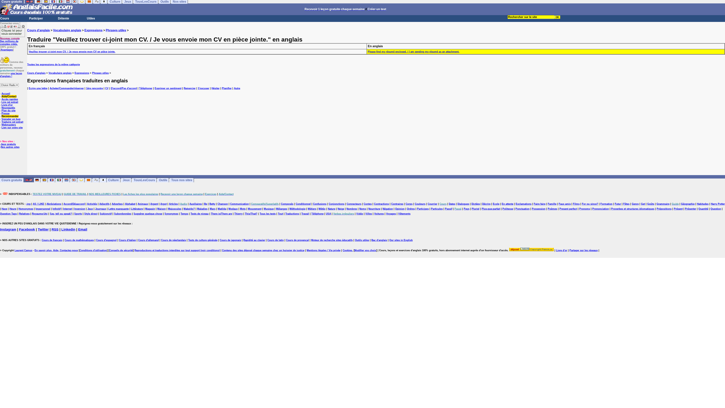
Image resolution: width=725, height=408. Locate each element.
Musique (269, 208)
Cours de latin (275, 240)
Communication (239, 203)
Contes (368, 203)
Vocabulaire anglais (67, 30)
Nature (331, 208)
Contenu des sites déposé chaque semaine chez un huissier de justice (263, 250)
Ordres (411, 208)
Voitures (379, 213)
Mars (212, 208)
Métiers (312, 208)
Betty (212, 203)
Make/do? (189, 208)
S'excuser (203, 88)
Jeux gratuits (8, 144)
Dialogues (463, 203)
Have (4, 208)
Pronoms (584, 208)
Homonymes (26, 208)
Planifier (227, 88)
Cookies (347, 250)
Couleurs (420, 203)
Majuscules (174, 208)
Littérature (137, 208)
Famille (552, 203)
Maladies (202, 208)
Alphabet (130, 203)
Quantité (703, 208)
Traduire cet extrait (12, 122)
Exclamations (523, 203)
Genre (635, 203)
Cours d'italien (127, 240)
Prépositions (664, 208)
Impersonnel (42, 208)
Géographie (688, 203)
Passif (448, 208)
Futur (618, 203)
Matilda (222, 208)
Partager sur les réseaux (583, 250)
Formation (606, 203)
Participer (36, 18)
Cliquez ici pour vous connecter (11, 32)
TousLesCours (144, 180)
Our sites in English (401, 240)
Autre (237, 88)
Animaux (143, 203)
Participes (423, 208)
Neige (341, 208)
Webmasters (9, 124)
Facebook (27, 229)
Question (715, 208)
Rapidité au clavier (254, 240)
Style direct (90, 213)
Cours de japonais (230, 240)
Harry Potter (718, 203)
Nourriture (374, 208)
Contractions (381, 203)
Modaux (233, 208)
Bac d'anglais (379, 240)
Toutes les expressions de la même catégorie (53, 64)
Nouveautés (8, 107)
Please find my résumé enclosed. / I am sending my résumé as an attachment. (413, 51)
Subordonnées (122, 213)
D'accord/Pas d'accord (124, 88)
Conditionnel (303, 203)
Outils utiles (362, 240)
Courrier (432, 203)
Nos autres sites (10, 147)
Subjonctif (106, 213)
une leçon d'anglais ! (11, 75)
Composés (287, 203)
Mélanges (281, 208)
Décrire (486, 203)
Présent (678, 208)
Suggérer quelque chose (147, 213)
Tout (280, 213)
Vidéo (359, 213)
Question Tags (8, 213)
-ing (28, 203)
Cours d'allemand (148, 240)
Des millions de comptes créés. (10, 41)
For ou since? (590, 203)
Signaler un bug (11, 119)
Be (205, 203)
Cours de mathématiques (79, 240)
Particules (437, 208)
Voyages (391, 213)
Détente (63, 18)
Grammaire (662, 203)
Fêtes (626, 203)
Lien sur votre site (12, 127)
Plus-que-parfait (491, 208)
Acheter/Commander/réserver (67, 88)
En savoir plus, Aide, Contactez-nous (56, 250)
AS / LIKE (38, 203)
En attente (507, 203)
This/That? (251, 213)
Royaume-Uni (40, 213)
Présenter (690, 208)
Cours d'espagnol (106, 240)
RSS (55, 229)
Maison (161, 208)
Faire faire (539, 203)
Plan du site (8, 110)
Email (82, 229)
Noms (362, 208)
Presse (5, 113)
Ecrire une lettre (38, 88)
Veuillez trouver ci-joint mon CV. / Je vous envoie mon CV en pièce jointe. (72, 51)
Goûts (650, 203)
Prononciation (600, 208)
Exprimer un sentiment (168, 88)
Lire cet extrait (10, 102)
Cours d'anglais (38, 30)
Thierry (238, 213)
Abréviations (53, 203)
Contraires (397, 203)
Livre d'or (7, 105)
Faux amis (565, 203)
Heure (12, 208)
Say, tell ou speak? (61, 213)
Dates (452, 203)
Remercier (190, 88)
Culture (113, 180)
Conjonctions (336, 203)
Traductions (292, 213)
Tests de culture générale (203, 240)
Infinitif (56, 208)
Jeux (126, 180)
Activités (92, 203)
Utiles (91, 18)
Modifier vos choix (365, 250)
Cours (4, 18)
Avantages (7, 49)
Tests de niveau (200, 213)
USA (328, 213)
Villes (368, 213)
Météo (322, 208)
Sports (78, 213)
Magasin (150, 208)
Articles (173, 203)
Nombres (351, 208)
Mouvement (254, 208)
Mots (243, 208)
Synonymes (171, 213)
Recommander (10, 116)
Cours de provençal (297, 240)
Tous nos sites (181, 180)
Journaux (100, 208)
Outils (163, 180)
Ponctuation (522, 208)
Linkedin (68, 229)
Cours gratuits (12, 180)
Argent (154, 203)
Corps (409, 203)
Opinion (400, 208)
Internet (67, 208)
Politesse (507, 208)
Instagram (8, 229)
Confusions (319, 203)
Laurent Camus (23, 250)
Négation (388, 208)
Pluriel (475, 208)
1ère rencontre (94, 88)
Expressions (93, 30)
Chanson (223, 203)
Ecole (496, 203)
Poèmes (552, 208)
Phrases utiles (116, 30)
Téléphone (317, 213)
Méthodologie (297, 208)
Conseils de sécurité (121, 250)
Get (643, 203)
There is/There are (221, 213)
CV (107, 88)
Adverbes (117, 203)
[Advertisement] (376, 134)
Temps (184, 213)
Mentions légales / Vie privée (323, 250)
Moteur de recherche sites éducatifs (332, 240)
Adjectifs (104, 203)
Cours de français (52, 240)
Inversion (79, 208)
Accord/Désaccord (74, 203)
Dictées (475, 203)
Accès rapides (10, 99)
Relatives (24, 213)
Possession (538, 208)
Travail (305, 213)
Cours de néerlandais (173, 240)
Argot (163, 203)
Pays (466, 208)
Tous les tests (268, 213)
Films (576, 203)
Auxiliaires (195, 203)
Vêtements (404, 213)
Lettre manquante (118, 208)
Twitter (43, 229)
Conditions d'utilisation (93, 250)
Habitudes (703, 203)
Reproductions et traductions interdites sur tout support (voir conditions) (177, 250)
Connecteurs (354, 203)
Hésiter (215, 88)
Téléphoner (145, 88)
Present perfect (568, 208)
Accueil (6, 93)
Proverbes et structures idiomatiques (632, 208)
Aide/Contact (9, 96)
